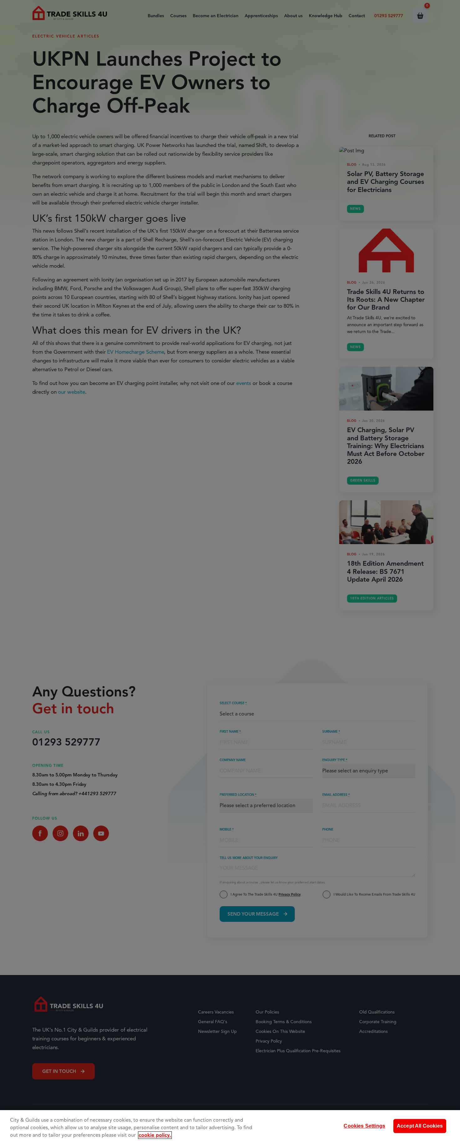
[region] (230, 1126)
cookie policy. (155, 1135)
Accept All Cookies (420, 1126)
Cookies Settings (364, 1126)
